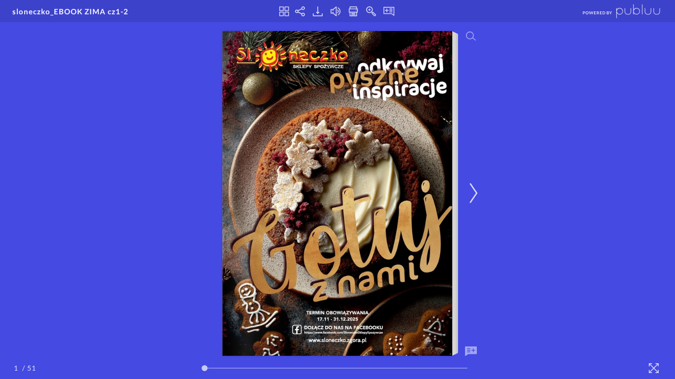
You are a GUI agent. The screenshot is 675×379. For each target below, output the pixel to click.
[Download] (318, 11)
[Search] (471, 36)
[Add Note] (471, 351)
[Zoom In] (371, 11)
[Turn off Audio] (335, 11)
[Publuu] (613, 11)
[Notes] (389, 11)
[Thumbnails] (284, 11)
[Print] (353, 11)
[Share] (300, 11)
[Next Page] (472, 193)
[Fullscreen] (654, 368)
